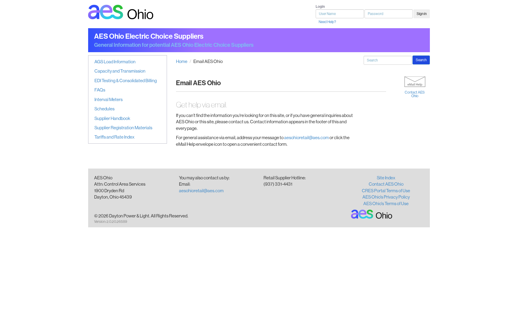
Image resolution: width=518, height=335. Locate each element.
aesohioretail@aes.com (306, 137)
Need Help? (327, 22)
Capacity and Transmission (119, 70)
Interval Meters (108, 99)
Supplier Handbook (112, 118)
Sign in (422, 14)
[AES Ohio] (371, 214)
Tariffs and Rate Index (114, 136)
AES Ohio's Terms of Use (386, 203)
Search (421, 60)
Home (181, 61)
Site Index (386, 177)
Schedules (104, 108)
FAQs (99, 89)
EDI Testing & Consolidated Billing (125, 80)
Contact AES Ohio (415, 94)
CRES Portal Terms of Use (386, 190)
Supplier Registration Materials (123, 127)
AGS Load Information (114, 61)
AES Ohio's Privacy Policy (386, 196)
